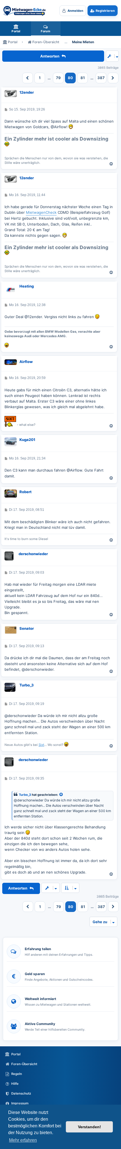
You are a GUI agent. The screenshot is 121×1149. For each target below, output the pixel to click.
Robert (25, 492)
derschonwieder (33, 553)
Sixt (41, 745)
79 (58, 77)
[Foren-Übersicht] (24, 10)
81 (82, 77)
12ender (26, 92)
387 (101, 77)
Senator (26, 628)
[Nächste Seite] (113, 78)
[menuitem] (16, 28)
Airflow (26, 361)
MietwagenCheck (41, 212)
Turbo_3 (26, 685)
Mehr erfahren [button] (23, 1140)
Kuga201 (27, 439)
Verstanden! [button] (89, 1127)
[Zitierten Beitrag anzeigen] (61, 794)
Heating (26, 286)
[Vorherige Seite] (27, 78)
